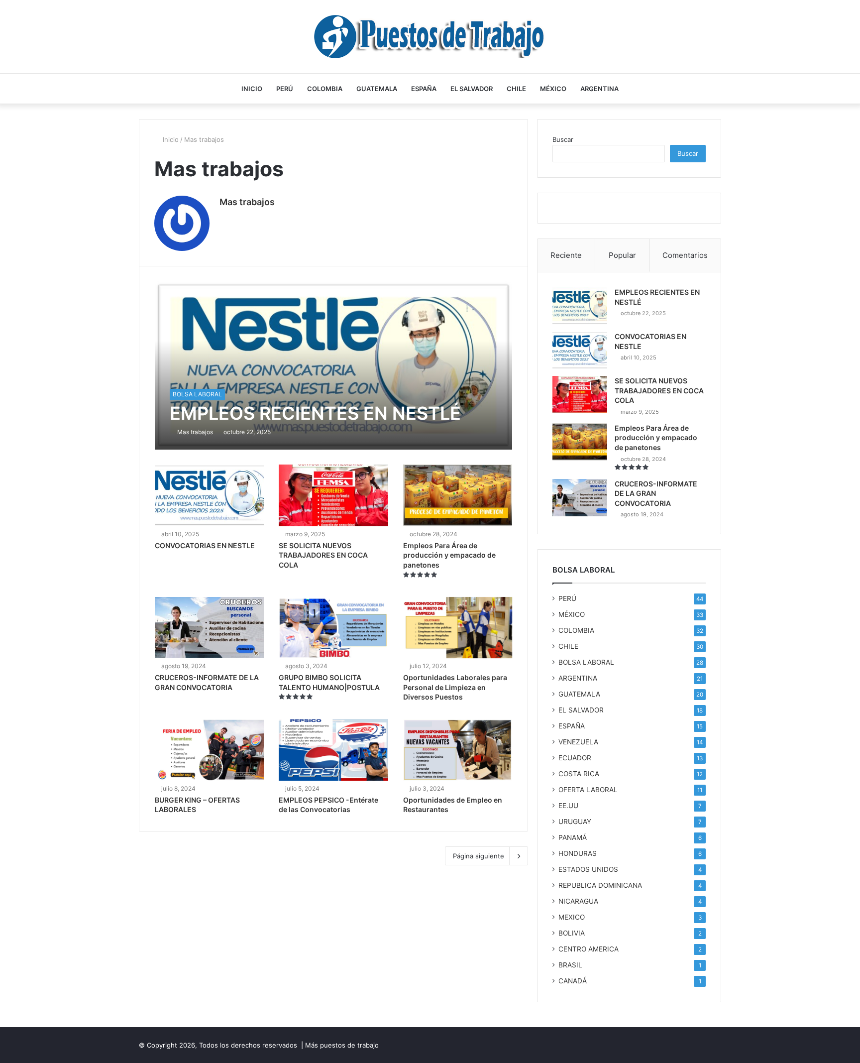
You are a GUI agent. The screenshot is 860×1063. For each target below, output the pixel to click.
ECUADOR (574, 758)
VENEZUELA (578, 742)
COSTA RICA (578, 774)
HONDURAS (577, 853)
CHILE (516, 89)
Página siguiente (478, 856)
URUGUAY (574, 822)
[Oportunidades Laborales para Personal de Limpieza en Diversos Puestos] (458, 628)
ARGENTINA (599, 89)
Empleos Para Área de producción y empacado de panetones (449, 555)
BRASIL (570, 965)
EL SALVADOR (471, 89)
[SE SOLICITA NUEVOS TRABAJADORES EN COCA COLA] (333, 495)
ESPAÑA (423, 89)
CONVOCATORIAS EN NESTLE (205, 545)
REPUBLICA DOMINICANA (600, 885)
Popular (622, 255)
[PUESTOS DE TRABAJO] (430, 36)
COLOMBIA (324, 89)
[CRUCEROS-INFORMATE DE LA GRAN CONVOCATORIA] (209, 628)
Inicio (170, 139)
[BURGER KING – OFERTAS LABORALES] (209, 750)
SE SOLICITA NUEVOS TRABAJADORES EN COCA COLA (323, 555)
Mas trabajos (247, 202)
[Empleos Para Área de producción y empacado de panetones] (458, 495)
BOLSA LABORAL (586, 662)
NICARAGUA (578, 901)
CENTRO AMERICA (588, 949)
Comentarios (685, 255)
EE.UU (568, 806)
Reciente (566, 255)
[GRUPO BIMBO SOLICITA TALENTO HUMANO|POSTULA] (333, 628)
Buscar (562, 139)
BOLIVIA (571, 933)
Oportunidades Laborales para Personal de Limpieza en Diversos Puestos (455, 687)
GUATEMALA (376, 89)
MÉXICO (553, 89)
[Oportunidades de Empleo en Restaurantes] (458, 750)
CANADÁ (572, 981)
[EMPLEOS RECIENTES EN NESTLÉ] (334, 365)
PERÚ (284, 89)
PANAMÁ (572, 837)
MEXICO (571, 917)
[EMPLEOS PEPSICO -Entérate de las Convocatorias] (333, 750)
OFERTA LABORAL (588, 790)
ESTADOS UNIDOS (588, 869)
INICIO (251, 89)
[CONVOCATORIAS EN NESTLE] (209, 495)
